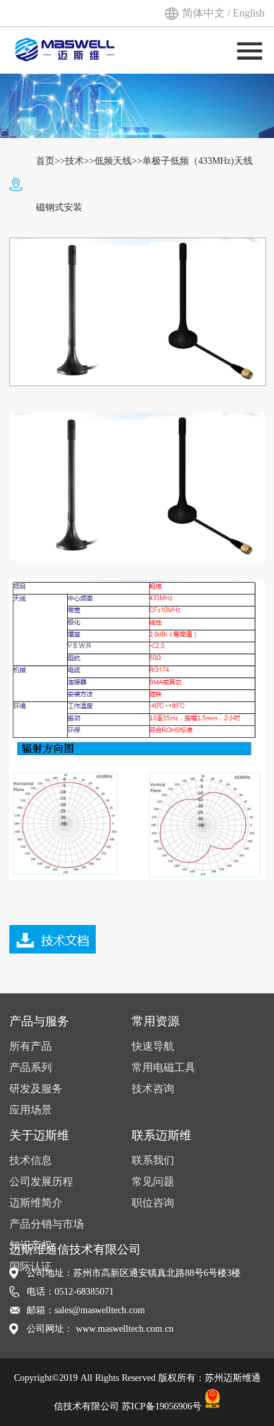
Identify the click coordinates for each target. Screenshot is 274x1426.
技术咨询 (153, 1088)
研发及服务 (36, 1088)
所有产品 (30, 1046)
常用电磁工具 (164, 1067)
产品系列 (30, 1067)
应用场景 (30, 1109)
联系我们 (153, 1160)
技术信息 (30, 1160)
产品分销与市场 (46, 1224)
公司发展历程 (41, 1181)
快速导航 (153, 1046)
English (249, 13)
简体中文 (204, 13)
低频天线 (113, 161)
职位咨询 (153, 1202)
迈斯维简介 (36, 1202)
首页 (45, 161)
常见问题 (153, 1181)
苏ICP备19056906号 (162, 1406)
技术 (74, 161)
